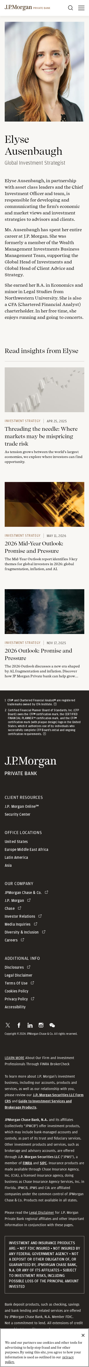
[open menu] (81, 8)
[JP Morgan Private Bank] (30, 772)
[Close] (83, 1335)
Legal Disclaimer (41, 1212)
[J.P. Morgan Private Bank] (27, 8)
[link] (44, 389)
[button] (8, 1025)
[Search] (70, 8)
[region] (44, 1347)
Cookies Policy (16, 991)
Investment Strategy (23, 421)
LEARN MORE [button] (14, 1058)
